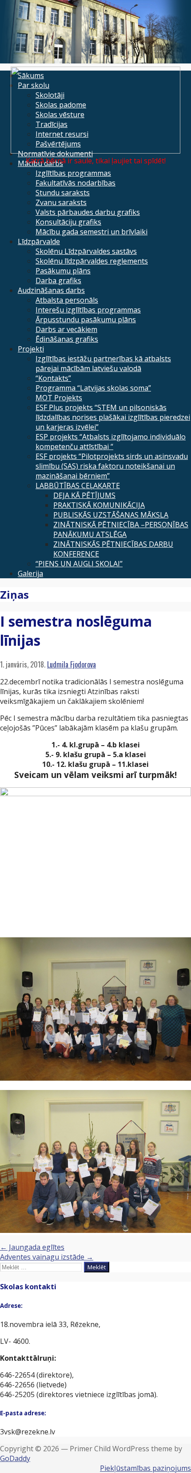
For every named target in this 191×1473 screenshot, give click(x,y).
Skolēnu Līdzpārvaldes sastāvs (86, 251)
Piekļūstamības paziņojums (145, 1468)
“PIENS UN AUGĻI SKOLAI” (79, 564)
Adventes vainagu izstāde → (46, 1257)
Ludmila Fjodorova (71, 664)
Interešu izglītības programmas (88, 310)
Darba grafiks (58, 280)
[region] (95, 31)
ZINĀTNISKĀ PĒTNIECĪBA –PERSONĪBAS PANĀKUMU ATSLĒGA (120, 529)
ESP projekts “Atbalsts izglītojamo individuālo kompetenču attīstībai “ (111, 441)
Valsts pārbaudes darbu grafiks (88, 212)
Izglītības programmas (73, 173)
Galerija (30, 573)
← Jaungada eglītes (32, 1247)
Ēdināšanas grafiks (67, 339)
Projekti (31, 349)
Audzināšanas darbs (51, 290)
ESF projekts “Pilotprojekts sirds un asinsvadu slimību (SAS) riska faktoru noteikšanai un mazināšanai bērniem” (112, 466)
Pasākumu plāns (63, 271)
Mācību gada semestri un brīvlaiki (91, 232)
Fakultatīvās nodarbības (75, 183)
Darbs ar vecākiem (66, 329)
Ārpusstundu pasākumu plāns (86, 319)
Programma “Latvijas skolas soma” (93, 388)
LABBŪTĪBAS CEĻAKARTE (78, 485)
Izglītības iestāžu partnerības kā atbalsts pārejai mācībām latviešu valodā (103, 363)
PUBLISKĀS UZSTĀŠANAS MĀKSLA (110, 515)
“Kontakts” (53, 378)
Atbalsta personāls (67, 300)
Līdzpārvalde (39, 241)
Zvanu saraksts (61, 202)
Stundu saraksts (63, 192)
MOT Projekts (59, 398)
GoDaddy (15, 1458)
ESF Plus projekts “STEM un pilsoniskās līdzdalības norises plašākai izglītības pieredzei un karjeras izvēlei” (113, 417)
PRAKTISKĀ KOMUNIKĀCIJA (99, 505)
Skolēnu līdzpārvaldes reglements (92, 261)
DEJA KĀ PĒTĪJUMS (84, 495)
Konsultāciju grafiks (68, 222)
